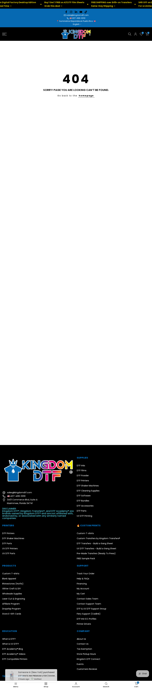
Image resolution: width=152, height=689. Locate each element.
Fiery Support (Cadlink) (88, 613)
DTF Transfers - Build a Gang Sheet (95, 543)
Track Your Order (85, 573)
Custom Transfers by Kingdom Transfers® (98, 538)
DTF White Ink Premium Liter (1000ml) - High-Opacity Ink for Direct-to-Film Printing (37, 673)
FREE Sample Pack (86, 558)
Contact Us (82, 644)
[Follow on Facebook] (66, 12)
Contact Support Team (89, 603)
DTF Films (81, 470)
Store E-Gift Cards (11, 613)
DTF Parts (81, 510)
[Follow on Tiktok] (85, 12)
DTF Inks (81, 465)
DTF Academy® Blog (12, 649)
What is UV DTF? (10, 644)
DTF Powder (83, 475)
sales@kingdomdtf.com (77, 15)
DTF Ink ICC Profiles (86, 618)
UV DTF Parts (8, 553)
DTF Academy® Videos (13, 654)
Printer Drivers (84, 624)
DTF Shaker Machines (88, 485)
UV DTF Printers (10, 548)
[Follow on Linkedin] (76, 12)
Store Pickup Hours (86, 654)
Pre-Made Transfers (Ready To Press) (96, 553)
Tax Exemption (84, 649)
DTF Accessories (85, 505)
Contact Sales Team (87, 598)
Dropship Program (11, 608)
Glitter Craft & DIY (11, 588)
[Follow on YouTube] (81, 12)
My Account (83, 588)
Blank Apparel (9, 578)
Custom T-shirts (85, 533)
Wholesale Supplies (12, 593)
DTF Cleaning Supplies (88, 490)
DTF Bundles (83, 500)
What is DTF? (9, 639)
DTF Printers (83, 480)
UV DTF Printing (84, 516)
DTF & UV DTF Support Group (91, 608)
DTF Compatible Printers (14, 659)
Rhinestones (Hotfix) (12, 583)
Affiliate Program (11, 603)
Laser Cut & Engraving (13, 598)
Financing (82, 583)
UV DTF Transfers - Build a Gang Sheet (96, 548)
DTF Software (84, 495)
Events (80, 664)
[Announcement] (56, 4)
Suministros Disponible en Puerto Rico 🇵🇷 (77, 21)
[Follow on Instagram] (71, 12)
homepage (86, 95)
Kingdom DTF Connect (88, 659)
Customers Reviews (87, 669)
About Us (81, 639)
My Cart (81, 593)
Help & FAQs (83, 578)
